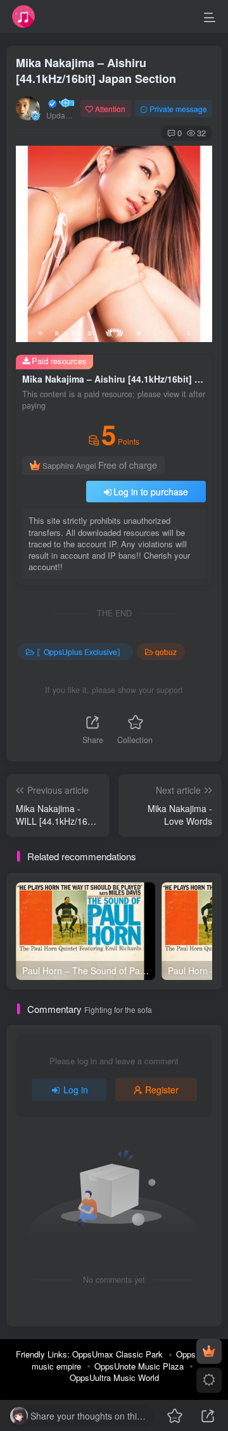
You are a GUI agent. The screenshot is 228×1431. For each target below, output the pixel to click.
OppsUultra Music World (114, 1377)
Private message (178, 108)
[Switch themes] (209, 1380)
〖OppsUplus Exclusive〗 (80, 651)
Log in (75, 1089)
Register (162, 1089)
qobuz (166, 651)
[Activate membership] (209, 1351)
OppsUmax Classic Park (117, 1354)
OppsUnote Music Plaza (139, 1366)
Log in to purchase (150, 491)
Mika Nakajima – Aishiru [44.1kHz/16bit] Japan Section (96, 70)
